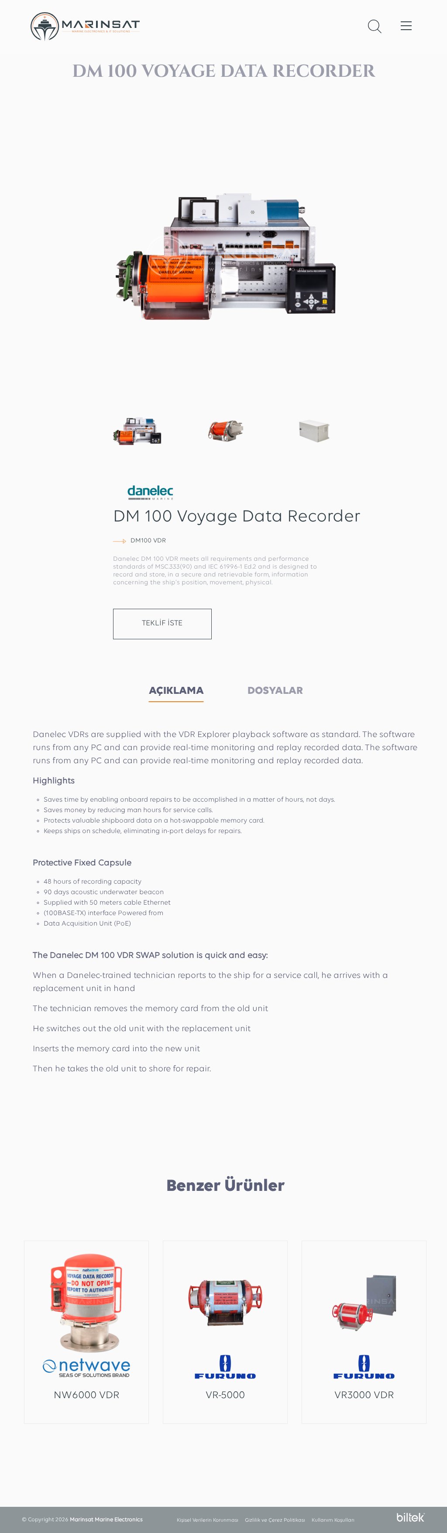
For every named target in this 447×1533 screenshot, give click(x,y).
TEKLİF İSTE (162, 624)
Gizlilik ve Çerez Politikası (275, 1520)
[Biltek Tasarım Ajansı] (408, 1517)
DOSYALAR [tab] (275, 691)
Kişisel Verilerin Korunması (207, 1520)
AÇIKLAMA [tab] (176, 691)
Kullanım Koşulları (333, 1520)
